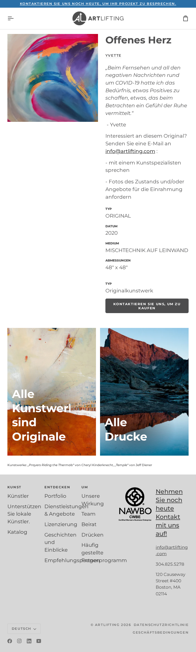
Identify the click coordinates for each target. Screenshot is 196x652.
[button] (23, 488)
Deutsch (21, 628)
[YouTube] (38, 641)
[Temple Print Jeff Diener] (144, 392)
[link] (147, 306)
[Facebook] (9, 641)
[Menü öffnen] (15, 18)
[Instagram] (19, 641)
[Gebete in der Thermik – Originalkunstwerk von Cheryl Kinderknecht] (51, 392)
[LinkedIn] (29, 641)
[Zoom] (52, 78)
